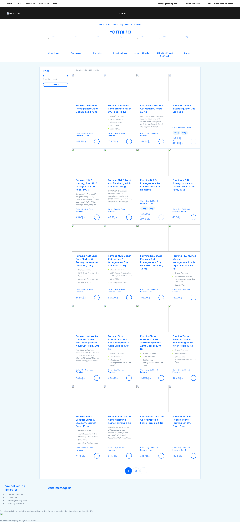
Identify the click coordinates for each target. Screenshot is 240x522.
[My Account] (219, 13)
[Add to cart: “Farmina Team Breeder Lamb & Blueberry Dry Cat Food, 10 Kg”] (97, 456)
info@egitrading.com (168, 3)
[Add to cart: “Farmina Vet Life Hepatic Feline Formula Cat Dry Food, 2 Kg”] (193, 456)
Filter (55, 85)
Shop (19, 3)
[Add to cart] (193, 141)
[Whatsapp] (5, 508)
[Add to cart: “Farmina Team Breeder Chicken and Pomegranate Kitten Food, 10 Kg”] (193, 378)
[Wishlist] (225, 13)
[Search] (212, 13)
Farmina (79, 135)
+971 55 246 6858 (192, 3)
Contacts (44, 3)
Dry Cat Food (126, 25)
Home (9, 3)
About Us (30, 3)
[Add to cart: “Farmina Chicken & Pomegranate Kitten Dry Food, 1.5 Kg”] (129, 141)
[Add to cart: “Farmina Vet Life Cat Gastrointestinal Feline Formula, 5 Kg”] (129, 456)
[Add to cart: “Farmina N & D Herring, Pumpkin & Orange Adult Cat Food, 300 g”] (97, 217)
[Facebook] (1, 508)
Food (115, 25)
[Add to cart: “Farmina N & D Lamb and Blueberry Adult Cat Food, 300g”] (129, 217)
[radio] (176, 133)
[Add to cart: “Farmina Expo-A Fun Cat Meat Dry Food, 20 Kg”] (161, 141)
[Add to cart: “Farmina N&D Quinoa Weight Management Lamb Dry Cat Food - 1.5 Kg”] (193, 297)
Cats (108, 25)
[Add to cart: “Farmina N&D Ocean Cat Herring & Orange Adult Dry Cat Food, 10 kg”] (129, 297)
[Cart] (232, 13)
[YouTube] (4, 508)
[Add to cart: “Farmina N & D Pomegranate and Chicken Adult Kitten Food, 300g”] (193, 217)
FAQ (55, 3)
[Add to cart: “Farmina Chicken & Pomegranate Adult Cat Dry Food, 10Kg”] (97, 141)
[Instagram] (2, 508)
